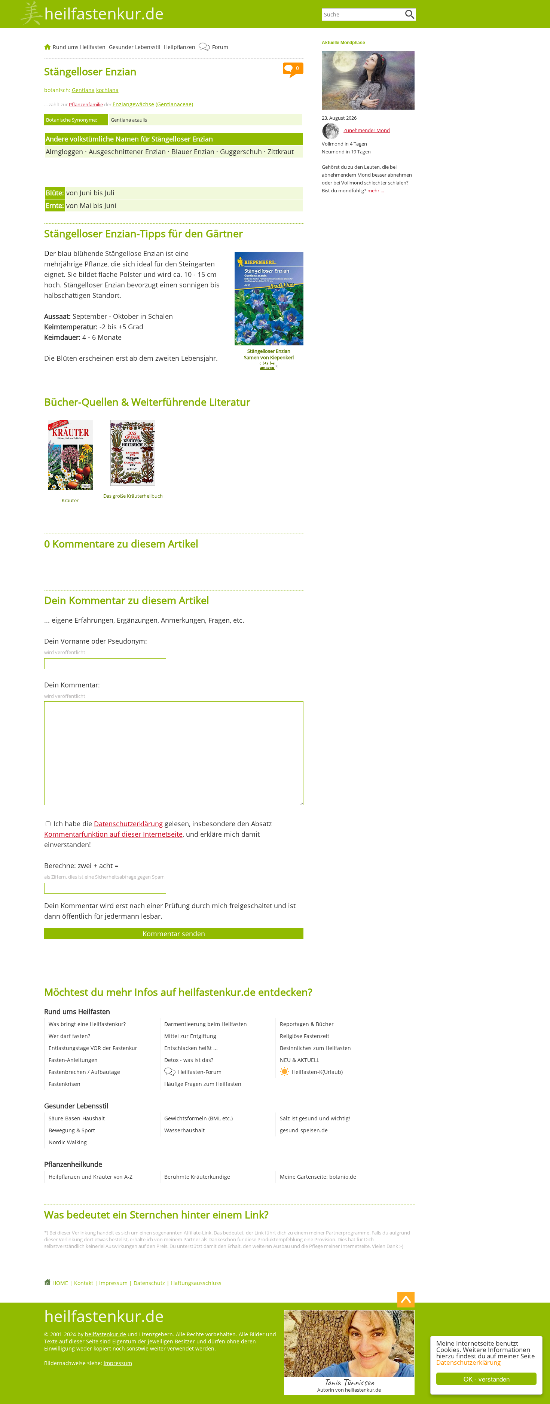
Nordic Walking (68, 1142)
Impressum (113, 1283)
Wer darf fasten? (69, 1036)
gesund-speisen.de (304, 1130)
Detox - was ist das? (188, 1059)
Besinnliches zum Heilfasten (315, 1048)
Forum (220, 47)
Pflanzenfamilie (86, 104)
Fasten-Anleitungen (73, 1059)
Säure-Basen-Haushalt (77, 1118)
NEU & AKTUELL (299, 1059)
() (153, 104)
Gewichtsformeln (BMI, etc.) (198, 1118)
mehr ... (375, 190)
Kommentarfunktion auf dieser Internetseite (113, 834)
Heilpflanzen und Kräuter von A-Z (90, 1176)
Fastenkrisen (64, 1083)
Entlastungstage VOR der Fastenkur (93, 1048)
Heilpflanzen (179, 47)
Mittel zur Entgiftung (190, 1036)
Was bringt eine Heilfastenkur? (87, 1024)
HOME (60, 1283)
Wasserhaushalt (184, 1130)
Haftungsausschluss (196, 1283)
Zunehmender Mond (366, 130)
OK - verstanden (487, 1378)
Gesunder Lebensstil (135, 47)
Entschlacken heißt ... (191, 1048)
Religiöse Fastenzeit (304, 1036)
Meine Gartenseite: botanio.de (318, 1176)
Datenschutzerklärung (468, 1362)
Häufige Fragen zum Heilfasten (202, 1083)
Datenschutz (149, 1283)
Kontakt (83, 1283)
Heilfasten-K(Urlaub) (317, 1071)
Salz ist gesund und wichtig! (315, 1118)
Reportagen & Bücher (307, 1024)
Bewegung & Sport (72, 1130)
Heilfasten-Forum (199, 1071)
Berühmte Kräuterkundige (197, 1176)
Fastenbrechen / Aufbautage (84, 1071)
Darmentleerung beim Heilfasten (205, 1024)
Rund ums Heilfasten (79, 47)
